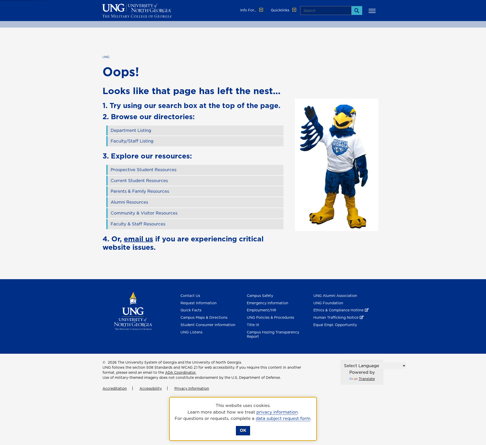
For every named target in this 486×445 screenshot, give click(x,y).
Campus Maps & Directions (204, 317)
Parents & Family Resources (140, 191)
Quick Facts (190, 310)
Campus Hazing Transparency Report (273, 334)
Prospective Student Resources (143, 170)
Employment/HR (261, 310)
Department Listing (131, 130)
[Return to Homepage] (133, 310)
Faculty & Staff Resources (138, 224)
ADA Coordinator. (180, 372)
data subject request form (283, 418)
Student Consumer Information (207, 324)
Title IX (253, 324)
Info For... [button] (248, 10)
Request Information (198, 303)
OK (243, 430)
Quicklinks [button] (280, 10)
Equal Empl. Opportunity (335, 324)
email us (138, 239)
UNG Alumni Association (335, 295)
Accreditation (115, 388)
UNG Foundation (328, 303)
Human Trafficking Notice (335, 317)
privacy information (277, 412)
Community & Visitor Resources (144, 213)
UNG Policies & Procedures (270, 317)
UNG (106, 57)
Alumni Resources (129, 202)
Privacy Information (191, 388)
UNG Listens (191, 332)
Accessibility (150, 388)
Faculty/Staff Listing (132, 141)
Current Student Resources (139, 180)
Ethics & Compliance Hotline (338, 310)
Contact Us (190, 295)
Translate (367, 378)
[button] (373, 10)
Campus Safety (260, 295)
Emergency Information (267, 303)
